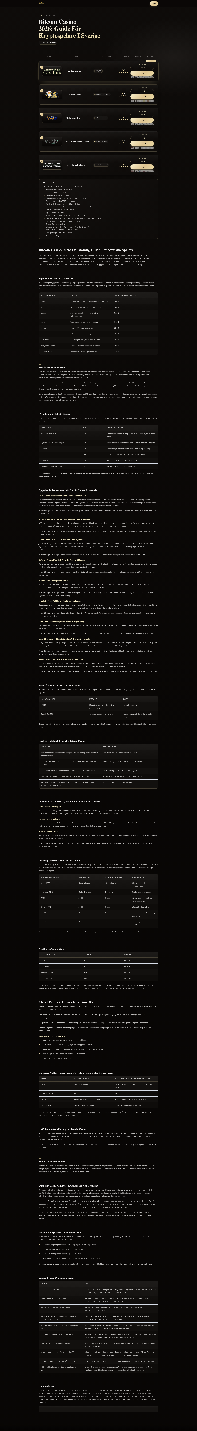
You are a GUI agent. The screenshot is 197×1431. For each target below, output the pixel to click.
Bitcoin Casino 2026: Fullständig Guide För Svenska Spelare (66, 186)
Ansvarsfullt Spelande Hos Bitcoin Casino (62, 230)
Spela (154, 3)
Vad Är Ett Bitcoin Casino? (56, 192)
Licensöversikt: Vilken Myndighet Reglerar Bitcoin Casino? (68, 207)
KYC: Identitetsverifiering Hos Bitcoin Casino (63, 221)
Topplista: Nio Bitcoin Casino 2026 (59, 190)
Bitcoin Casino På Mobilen (56, 224)
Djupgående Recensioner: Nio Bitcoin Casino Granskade (67, 198)
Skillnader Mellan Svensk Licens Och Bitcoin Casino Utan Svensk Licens (73, 218)
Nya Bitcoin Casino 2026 (55, 212)
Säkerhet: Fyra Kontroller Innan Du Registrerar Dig (65, 215)
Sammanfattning (52, 235)
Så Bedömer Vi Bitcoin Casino (57, 195)
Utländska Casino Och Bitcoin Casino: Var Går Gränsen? (67, 227)
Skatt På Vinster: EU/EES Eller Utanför (60, 201)
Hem (40, 15)
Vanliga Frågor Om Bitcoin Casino (59, 233)
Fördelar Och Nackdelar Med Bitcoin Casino (63, 204)
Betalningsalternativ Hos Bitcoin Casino (61, 210)
